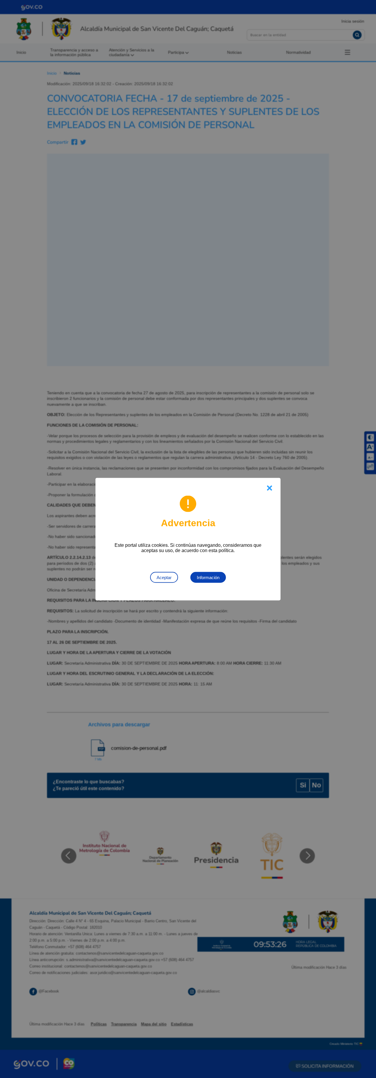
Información (208, 577)
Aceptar (164, 577)
